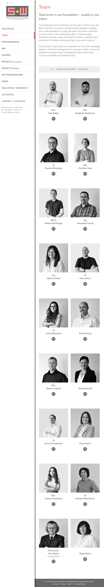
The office (8, 28)
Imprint (70, 584)
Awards (6, 55)
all (52, 69)
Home (55, 584)
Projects (11, 61)
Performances (10, 42)
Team (4, 35)
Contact (63, 584)
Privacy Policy (80, 584)
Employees (83, 69)
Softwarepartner (12, 75)
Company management (66, 69)
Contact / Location (13, 101)
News (5, 81)
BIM (4, 48)
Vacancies (8, 94)
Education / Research (15, 88)
